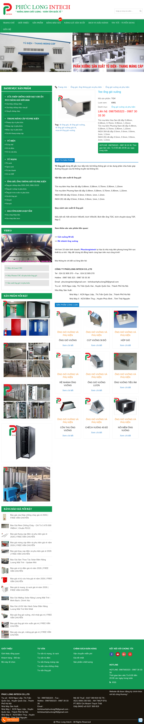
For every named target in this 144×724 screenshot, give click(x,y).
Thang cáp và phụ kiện (14, 122)
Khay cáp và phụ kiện (13, 129)
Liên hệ (7, 29)
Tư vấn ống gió (44, 670)
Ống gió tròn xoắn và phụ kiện (17, 192)
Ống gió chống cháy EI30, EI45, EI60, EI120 (22, 185)
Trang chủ (9, 22)
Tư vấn (41, 648)
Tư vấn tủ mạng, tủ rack (48, 653)
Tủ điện (11, 140)
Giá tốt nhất (78, 658)
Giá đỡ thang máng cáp (14, 133)
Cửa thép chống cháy (13, 103)
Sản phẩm (37, 22)
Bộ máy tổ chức (8, 662)
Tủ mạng (12, 159)
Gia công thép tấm (12, 214)
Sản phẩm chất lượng (83, 662)
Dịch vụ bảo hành (98, 22)
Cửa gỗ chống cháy (12, 111)
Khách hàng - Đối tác (10, 658)
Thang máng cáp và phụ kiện (23, 118)
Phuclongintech (88, 249)
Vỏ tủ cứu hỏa (11, 151)
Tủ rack (8, 163)
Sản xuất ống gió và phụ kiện (18, 283)
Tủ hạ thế (9, 144)
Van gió (8, 203)
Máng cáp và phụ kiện (14, 126)
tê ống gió (64, 125)
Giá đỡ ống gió (11, 196)
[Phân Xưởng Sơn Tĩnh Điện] (72, 58)
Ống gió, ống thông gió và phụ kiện (26, 181)
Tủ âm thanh (10, 170)
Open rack (9, 166)
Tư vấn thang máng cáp (48, 662)
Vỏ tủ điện (9, 148)
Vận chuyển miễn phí (82, 653)
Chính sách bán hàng (85, 648)
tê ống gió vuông (77, 125)
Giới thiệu (23, 22)
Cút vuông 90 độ (66, 237)
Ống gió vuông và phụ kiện (15, 189)
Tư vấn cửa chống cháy (47, 666)
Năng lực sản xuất (74, 22)
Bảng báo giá (53, 22)
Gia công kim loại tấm (19, 211)
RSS (114, 682)
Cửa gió (8, 200)
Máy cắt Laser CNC (14, 268)
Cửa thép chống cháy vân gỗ (16, 107)
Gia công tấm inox (12, 218)
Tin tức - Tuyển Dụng (123, 22)
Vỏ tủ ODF (9, 174)
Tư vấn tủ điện (43, 658)
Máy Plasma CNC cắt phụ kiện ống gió (22, 275)
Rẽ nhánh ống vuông (68, 241)
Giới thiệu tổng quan (10, 653)
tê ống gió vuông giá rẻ (66, 127)
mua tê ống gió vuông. (66, 130)
